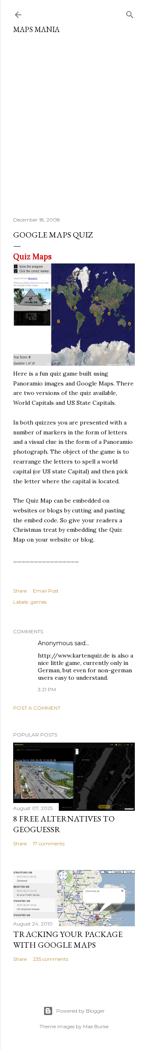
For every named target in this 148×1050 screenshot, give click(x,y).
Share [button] (20, 591)
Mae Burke (96, 1026)
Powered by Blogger (80, 1011)
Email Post (46, 591)
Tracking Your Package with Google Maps (68, 939)
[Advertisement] (74, 122)
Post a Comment (36, 708)
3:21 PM (47, 689)
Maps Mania (36, 29)
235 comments (50, 959)
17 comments (49, 843)
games (38, 602)
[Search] (130, 13)
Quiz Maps (32, 256)
